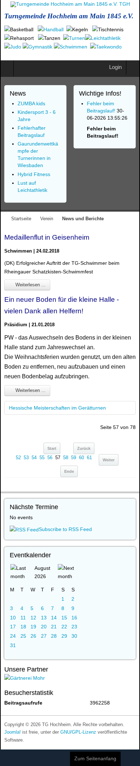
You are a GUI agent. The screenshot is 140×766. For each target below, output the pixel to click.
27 (44, 636)
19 (33, 626)
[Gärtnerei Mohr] (24, 678)
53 (26, 457)
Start (51, 448)
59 (73, 457)
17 (13, 626)
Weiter (109, 460)
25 (23, 636)
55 (42, 457)
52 (18, 457)
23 (74, 626)
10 (13, 617)
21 (54, 626)
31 (13, 645)
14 (54, 617)
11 (23, 617)
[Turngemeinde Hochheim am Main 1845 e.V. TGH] (70, 4)
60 (81, 457)
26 (33, 636)
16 (74, 617)
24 (13, 636)
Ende (69, 471)
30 (74, 636)
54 (34, 457)
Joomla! (12, 732)
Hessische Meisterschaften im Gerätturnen (57, 408)
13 (44, 617)
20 (44, 626)
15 (64, 617)
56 (49, 457)
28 (54, 636)
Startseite (21, 218)
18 (23, 626)
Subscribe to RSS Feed (65, 529)
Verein (46, 218)
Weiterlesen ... (30, 284)
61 (89, 457)
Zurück (83, 448)
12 (33, 617)
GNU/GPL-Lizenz (78, 732)
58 (65, 457)
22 (64, 626)
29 (64, 636)
